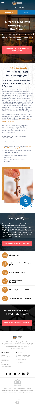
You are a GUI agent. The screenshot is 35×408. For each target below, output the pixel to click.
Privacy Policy (12, 388)
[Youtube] (15, 374)
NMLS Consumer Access (24, 388)
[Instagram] (19, 374)
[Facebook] (6, 374)
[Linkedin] (23, 374)
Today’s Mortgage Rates (5, 363)
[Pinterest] (28, 374)
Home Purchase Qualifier (6, 356)
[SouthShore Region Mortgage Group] (17, 3)
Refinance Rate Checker (5, 359)
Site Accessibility (6, 366)
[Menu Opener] (2, 3)
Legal (5, 388)
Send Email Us (22, 359)
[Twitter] (10, 374)
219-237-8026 (18, 7)
